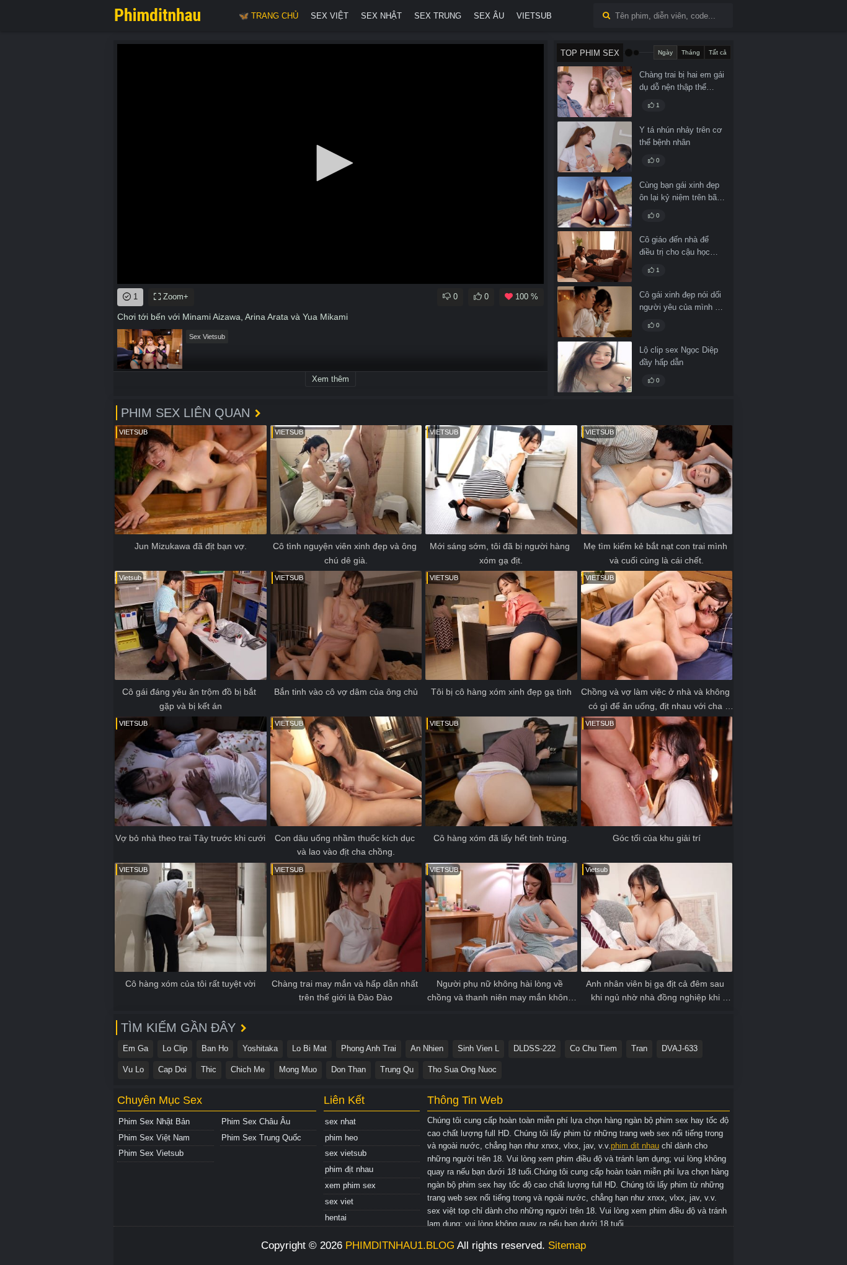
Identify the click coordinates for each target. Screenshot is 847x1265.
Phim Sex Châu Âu (255, 1121)
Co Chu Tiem (593, 1048)
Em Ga (135, 1048)
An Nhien (426, 1048)
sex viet (339, 1201)
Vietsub (534, 15)
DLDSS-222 (534, 1048)
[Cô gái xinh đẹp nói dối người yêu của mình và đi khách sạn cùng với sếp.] (594, 311)
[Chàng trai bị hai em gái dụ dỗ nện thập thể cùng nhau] (594, 91)
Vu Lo (133, 1069)
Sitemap (567, 1245)
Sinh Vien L (478, 1048)
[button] (330, 163)
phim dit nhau (635, 1145)
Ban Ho (215, 1048)
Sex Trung (437, 15)
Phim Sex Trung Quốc (261, 1137)
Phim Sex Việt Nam (154, 1137)
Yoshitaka (260, 1048)
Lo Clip (174, 1048)
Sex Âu (489, 15)
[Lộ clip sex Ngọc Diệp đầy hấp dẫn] (594, 367)
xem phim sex (350, 1185)
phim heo (341, 1137)
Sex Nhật (381, 15)
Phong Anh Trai (368, 1048)
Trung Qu (397, 1069)
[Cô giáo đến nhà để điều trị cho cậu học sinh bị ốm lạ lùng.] (594, 256)
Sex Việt (329, 15)
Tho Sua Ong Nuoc (462, 1069)
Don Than (348, 1069)
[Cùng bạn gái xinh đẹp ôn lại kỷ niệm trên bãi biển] (594, 202)
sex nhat (340, 1121)
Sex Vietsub (207, 336)
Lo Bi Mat (309, 1048)
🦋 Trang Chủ (268, 15)
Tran (639, 1048)
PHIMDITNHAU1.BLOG (400, 1245)
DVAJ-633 (680, 1048)
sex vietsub (345, 1153)
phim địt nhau (349, 1169)
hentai (336, 1217)
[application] (330, 164)
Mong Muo (298, 1069)
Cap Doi (172, 1069)
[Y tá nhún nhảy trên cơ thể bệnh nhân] (594, 146)
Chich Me (248, 1069)
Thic (208, 1069)
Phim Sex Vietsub (151, 1153)
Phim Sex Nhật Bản (154, 1121)
